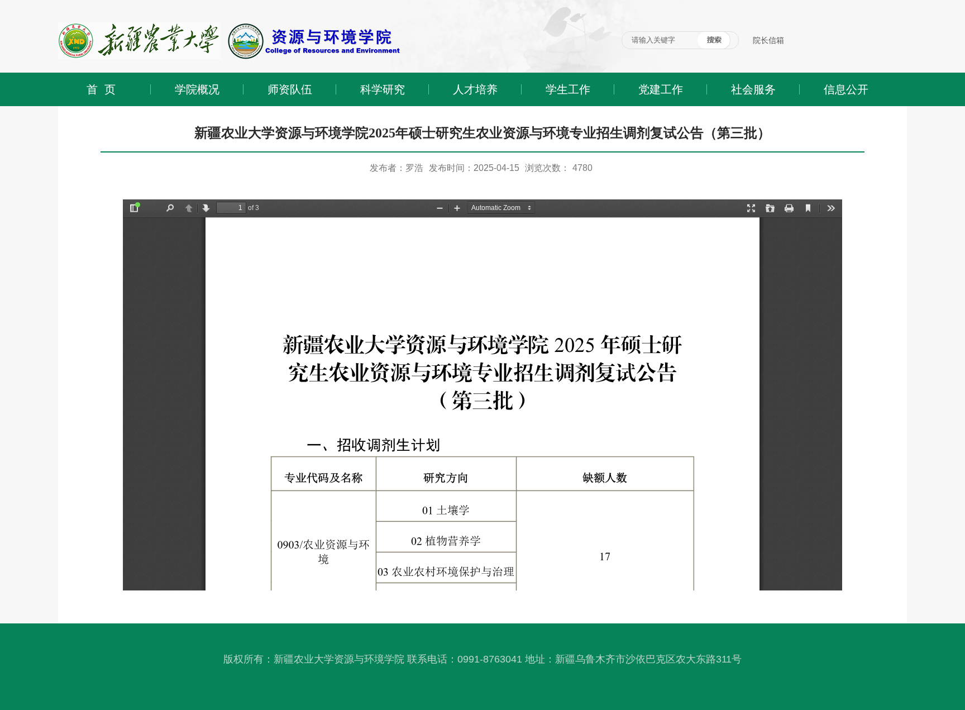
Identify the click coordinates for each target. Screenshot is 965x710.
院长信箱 (768, 40)
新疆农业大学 (81, 4)
